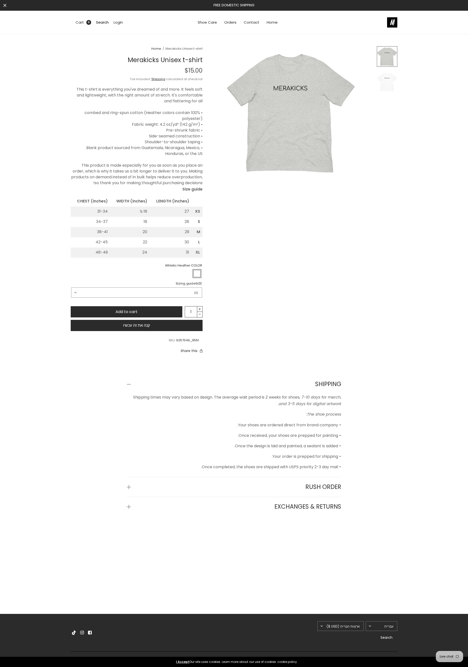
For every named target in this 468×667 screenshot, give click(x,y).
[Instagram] (82, 632)
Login (118, 22)
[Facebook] (90, 632)
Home (272, 22)
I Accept (182, 661)
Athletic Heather (197, 273)
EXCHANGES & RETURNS (307, 507)
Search (102, 22)
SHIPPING (328, 384)
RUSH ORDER (323, 487)
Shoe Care (207, 22)
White (188, 273)
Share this (189, 351)
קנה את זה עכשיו (136, 325)
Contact (251, 22)
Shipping (158, 79)
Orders (230, 22)
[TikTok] (74, 632)
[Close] (5, 5)
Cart (80, 22)
